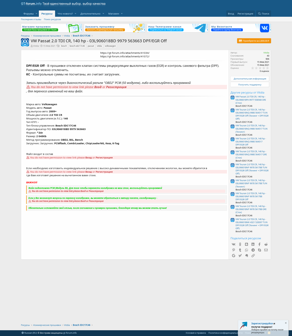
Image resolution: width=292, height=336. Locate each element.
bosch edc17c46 (77, 45)
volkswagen (110, 45)
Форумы (28, 13)
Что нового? (65, 13)
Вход (98, 87)
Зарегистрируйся (262, 323)
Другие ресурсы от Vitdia (247, 92)
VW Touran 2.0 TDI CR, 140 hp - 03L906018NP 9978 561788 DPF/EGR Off (251, 196)
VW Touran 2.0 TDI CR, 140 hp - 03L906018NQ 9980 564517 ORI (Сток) (251, 154)
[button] (36, 13)
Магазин (113, 13)
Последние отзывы (31, 19)
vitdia (99, 45)
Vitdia (36, 45)
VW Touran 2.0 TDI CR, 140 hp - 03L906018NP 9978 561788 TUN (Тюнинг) (251, 183)
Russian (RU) (30, 332)
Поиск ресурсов (52, 19)
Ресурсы (47, 13)
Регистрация (116, 87)
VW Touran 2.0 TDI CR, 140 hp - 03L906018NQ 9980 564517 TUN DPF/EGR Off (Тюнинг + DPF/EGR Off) (252, 114)
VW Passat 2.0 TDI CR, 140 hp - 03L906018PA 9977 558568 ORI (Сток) (251, 99)
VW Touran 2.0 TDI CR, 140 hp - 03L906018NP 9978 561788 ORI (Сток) (251, 209)
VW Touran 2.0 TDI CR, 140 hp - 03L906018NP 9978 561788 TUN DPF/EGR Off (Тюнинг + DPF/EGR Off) (252, 169)
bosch (64, 45)
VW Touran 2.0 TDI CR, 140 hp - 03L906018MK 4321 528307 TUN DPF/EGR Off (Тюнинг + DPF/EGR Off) (252, 224)
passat (91, 45)
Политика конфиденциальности (225, 332)
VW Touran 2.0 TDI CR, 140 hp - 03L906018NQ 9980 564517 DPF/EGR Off (251, 141)
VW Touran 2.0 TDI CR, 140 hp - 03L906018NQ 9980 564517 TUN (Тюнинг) (251, 128)
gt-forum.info (70, 332)
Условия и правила (196, 332)
